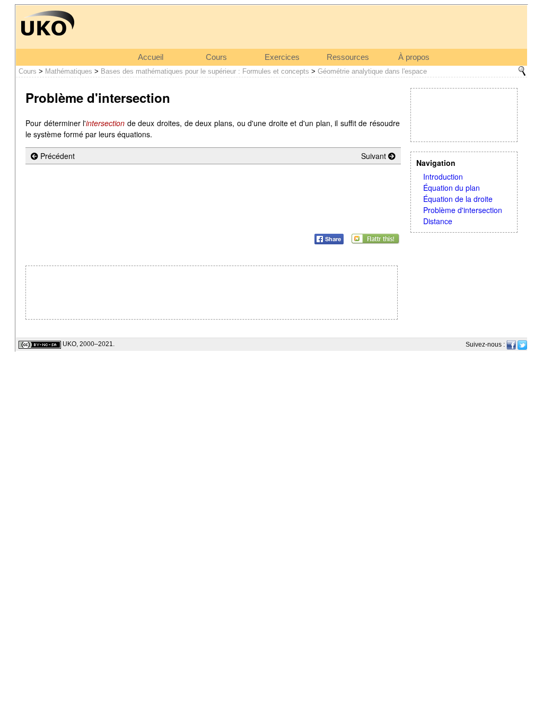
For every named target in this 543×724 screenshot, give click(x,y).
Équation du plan (451, 187)
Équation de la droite (458, 198)
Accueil (150, 57)
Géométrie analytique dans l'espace (372, 71)
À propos (414, 57)
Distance (437, 221)
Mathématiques (68, 71)
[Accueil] (47, 22)
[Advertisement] (464, 115)
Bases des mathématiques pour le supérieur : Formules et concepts (205, 71)
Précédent (56, 156)
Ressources (348, 57)
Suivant (374, 156)
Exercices (282, 57)
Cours (216, 57)
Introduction (443, 176)
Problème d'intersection (462, 210)
